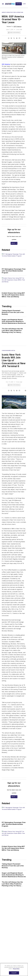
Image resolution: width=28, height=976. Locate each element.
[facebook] (8, 38)
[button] (3, 4)
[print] (25, 38)
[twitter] (14, 38)
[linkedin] (11, 38)
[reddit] (16, 38)
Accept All (14, 972)
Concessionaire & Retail (8, 350)
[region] (14, 969)
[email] (19, 38)
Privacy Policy (16, 968)
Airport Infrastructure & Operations (12, 12)
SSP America (17, 26)
